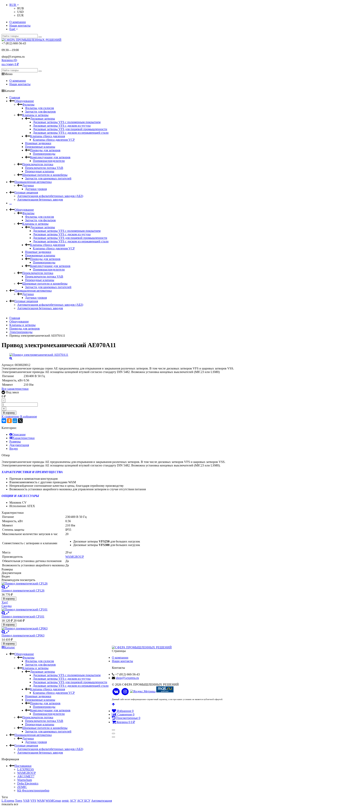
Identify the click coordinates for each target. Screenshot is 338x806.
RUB (13, 4)
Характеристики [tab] (24, 438)
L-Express (8, 800)
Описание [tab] (19, 434)
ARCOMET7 (25, 776)
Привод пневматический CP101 (23, 616)
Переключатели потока (37, 164)
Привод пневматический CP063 (23, 635)
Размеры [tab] (15, 441)
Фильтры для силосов (39, 108)
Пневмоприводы (44, 153)
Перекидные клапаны (39, 171)
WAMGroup (53, 800)
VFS (33, 800)
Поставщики (22, 765)
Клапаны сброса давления (47, 136)
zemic (65, 800)
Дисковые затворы (42, 118)
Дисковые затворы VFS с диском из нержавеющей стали (71, 132)
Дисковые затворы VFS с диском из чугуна (62, 125)
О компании (17, 22)
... (10, 203)
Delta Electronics (27, 783)
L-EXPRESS (25, 769)
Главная (14, 97)
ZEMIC (22, 787)
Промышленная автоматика (33, 182)
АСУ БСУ (83, 800)
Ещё (12, 29)
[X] (20, 420)
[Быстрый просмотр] (7, 587)
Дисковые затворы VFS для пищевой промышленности (70, 129)
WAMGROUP (74, 556)
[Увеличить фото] (3, 587)
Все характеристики (15, 388)
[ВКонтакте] (4, 420)
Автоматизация (101, 800)
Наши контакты (20, 25)
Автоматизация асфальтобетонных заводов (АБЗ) (50, 196)
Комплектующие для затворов (50, 157)
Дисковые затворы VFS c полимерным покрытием (67, 122)
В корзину (9, 412)
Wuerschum (24, 780)
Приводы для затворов (45, 150)
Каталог (9, 647)
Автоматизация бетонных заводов (40, 199)
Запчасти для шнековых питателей (48, 178)
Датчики (28, 185)
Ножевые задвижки (38, 143)
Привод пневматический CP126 (23, 590)
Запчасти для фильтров (40, 111)
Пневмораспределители (49, 160)
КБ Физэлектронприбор (33, 790)
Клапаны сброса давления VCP (54, 139)
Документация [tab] (19, 445)
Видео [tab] (13, 448)
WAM (41, 800)
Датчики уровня (36, 189)
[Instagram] (125, 692)
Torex (18, 800)
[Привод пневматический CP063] (132, 628)
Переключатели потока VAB (44, 167)
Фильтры (28, 104)
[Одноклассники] (9, 420)
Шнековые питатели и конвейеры (44, 175)
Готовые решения (26, 192)
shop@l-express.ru (127, 678)
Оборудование (24, 101)
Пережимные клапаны (40, 146)
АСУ (73, 800)
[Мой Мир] (15, 420)
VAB (26, 800)
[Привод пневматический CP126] (132, 583)
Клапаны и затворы (35, 115)
